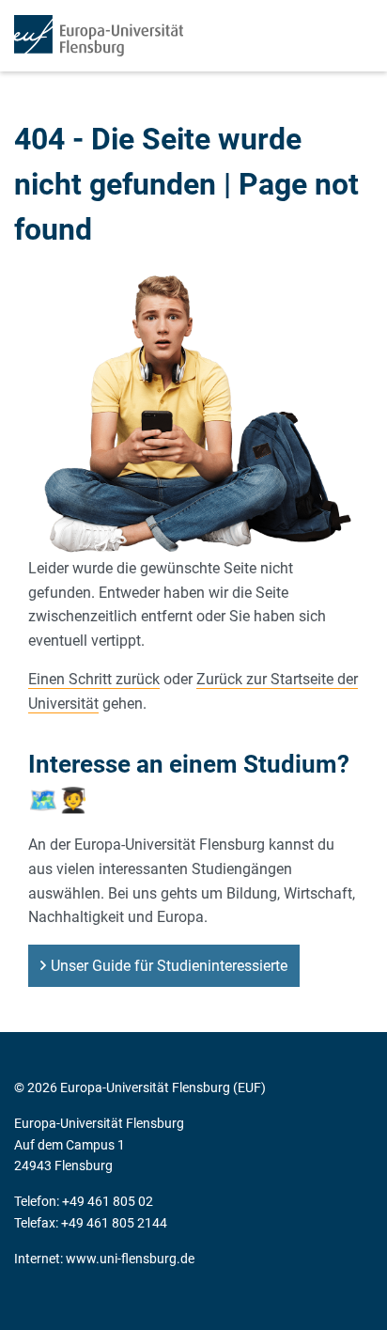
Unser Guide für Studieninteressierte (169, 966)
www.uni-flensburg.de (130, 1258)
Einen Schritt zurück (94, 679)
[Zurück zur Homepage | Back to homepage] (98, 35)
